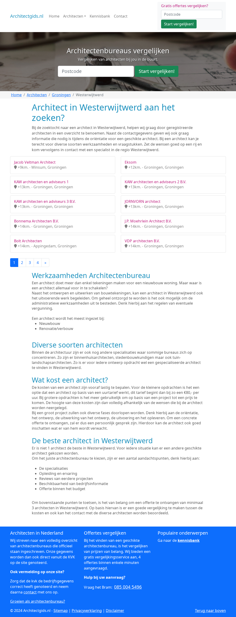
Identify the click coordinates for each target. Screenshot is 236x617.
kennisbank (189, 540)
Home (54, 16)
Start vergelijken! (179, 24)
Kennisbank (100, 16)
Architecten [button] (73, 16)
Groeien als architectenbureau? (37, 601)
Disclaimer (115, 610)
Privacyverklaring (87, 610)
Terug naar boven (210, 610)
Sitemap (60, 610)
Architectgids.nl (26, 16)
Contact (120, 16)
